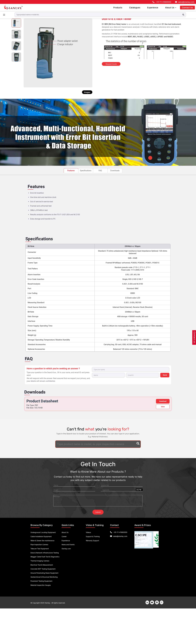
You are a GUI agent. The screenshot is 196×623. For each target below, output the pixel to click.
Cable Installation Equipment (41, 536)
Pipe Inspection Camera (39, 544)
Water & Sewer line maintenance (42, 541)
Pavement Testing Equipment (41, 581)
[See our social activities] (157, 602)
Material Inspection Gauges (41, 585)
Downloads (114, 170)
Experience (152, 7)
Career (64, 536)
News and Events (68, 544)
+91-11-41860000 (163, 2)
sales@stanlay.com (186, 2)
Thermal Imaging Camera (40, 561)
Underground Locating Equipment (43, 532)
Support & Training (93, 536)
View (163, 407)
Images (87, 92)
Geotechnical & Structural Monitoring (44, 577)
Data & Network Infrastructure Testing (45, 553)
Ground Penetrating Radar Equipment (44, 573)
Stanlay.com (66, 549)
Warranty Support (92, 541)
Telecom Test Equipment (40, 549)
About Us (170, 7)
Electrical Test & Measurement (42, 565)
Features (71, 170)
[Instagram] (161, 602)
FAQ (100, 170)
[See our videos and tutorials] (152, 602)
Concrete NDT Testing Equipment (43, 569)
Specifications (85, 170)
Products (117, 7)
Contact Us (187, 7)
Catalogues (134, 7)
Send (165, 375)
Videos (88, 532)
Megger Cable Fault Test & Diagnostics (45, 557)
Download (162, 401)
